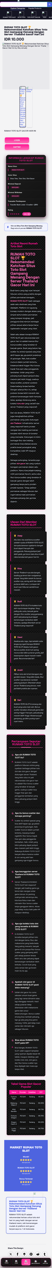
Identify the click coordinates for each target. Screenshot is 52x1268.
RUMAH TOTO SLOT (19, 301)
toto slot (21, 404)
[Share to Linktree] (24, 1254)
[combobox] (23, 4)
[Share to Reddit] (38, 1254)
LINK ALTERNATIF (35, 1263)
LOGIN (17, 140)
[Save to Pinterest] (31, 1254)
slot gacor (21, 463)
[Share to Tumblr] (45, 1254)
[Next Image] (48, 66)
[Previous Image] (4, 66)
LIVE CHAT (45, 1263)
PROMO (7, 1263)
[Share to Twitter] (11, 1254)
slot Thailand (15, 423)
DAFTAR (17, 147)
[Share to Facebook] (17, 1254)
